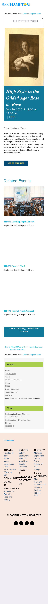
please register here (32, 14)
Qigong (7, 347)
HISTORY (39, 450)
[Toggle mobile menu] (45, 4)
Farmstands (9, 491)
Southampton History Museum (17, 414)
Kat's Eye (38, 482)
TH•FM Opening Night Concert (19, 221)
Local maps (9, 464)
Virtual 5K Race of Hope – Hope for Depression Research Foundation (26, 348)
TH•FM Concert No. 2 (14, 266)
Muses (37, 479)
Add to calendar (16, 163)
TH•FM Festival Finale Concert (19, 310)
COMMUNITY (11, 478)
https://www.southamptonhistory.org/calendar (22, 398)
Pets (36, 496)
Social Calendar (11, 392)
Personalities (40, 485)
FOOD (37, 472)
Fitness (37, 493)
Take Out (7, 494)
